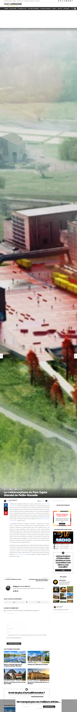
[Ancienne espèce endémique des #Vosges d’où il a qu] (63, 596)
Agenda (6, 8)
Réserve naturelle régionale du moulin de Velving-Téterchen (13, 665)
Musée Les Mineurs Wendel (22, 554)
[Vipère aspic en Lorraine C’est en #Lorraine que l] (70, 589)
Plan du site (37, 0)
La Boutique (66, 8)
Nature (6, 662)
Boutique (14, 0)
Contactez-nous (20, 0)
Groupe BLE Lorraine (8, 0)
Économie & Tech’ (22, 8)
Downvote (38, 602)
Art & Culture (13, 8)
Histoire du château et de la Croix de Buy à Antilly (15, 682)
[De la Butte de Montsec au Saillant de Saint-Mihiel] (56, 589)
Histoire (30, 661)
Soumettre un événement (29, 0)
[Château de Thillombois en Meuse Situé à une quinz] (70, 596)
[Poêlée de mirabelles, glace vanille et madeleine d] (63, 589)
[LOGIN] (75, 8)
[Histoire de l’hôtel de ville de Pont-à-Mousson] (38, 675)
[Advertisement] (38, 19)
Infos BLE (60, 8)
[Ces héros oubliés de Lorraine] (1, 356)
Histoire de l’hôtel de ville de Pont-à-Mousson (38, 682)
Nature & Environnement (15, 662)
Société (54, 8)
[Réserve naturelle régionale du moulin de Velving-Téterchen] (15, 657)
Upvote (14, 602)
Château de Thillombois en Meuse (38, 664)
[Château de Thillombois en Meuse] (38, 657)
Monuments (31, 662)
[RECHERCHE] (72, 8)
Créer (63, 570)
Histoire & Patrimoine (33, 8)
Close (75, 701)
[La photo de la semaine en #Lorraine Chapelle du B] (56, 596)
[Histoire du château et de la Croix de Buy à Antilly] (15, 675)
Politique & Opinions (45, 8)
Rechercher (72, 501)
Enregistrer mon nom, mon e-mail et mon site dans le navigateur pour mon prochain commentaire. (27, 635)
